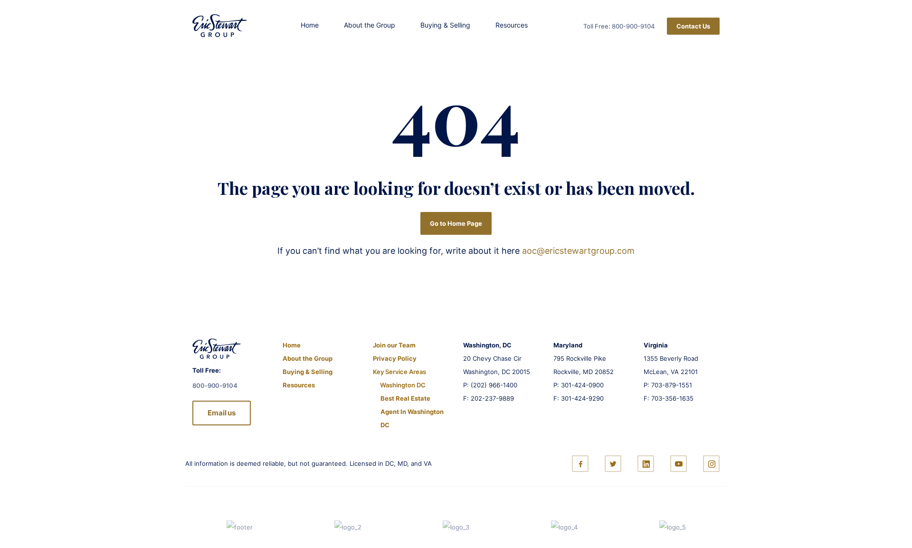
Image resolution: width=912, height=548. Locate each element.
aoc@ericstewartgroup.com (578, 251)
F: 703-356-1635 (669, 398)
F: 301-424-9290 (578, 398)
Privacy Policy (395, 358)
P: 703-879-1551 (668, 385)
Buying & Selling (445, 25)
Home (310, 25)
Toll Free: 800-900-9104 (619, 26)
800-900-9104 (215, 385)
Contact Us (693, 26)
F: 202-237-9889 (488, 398)
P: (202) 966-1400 (490, 385)
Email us (222, 412)
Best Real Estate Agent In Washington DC (412, 411)
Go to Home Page (456, 223)
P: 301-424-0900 (578, 385)
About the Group (369, 25)
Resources (511, 25)
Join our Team (394, 345)
